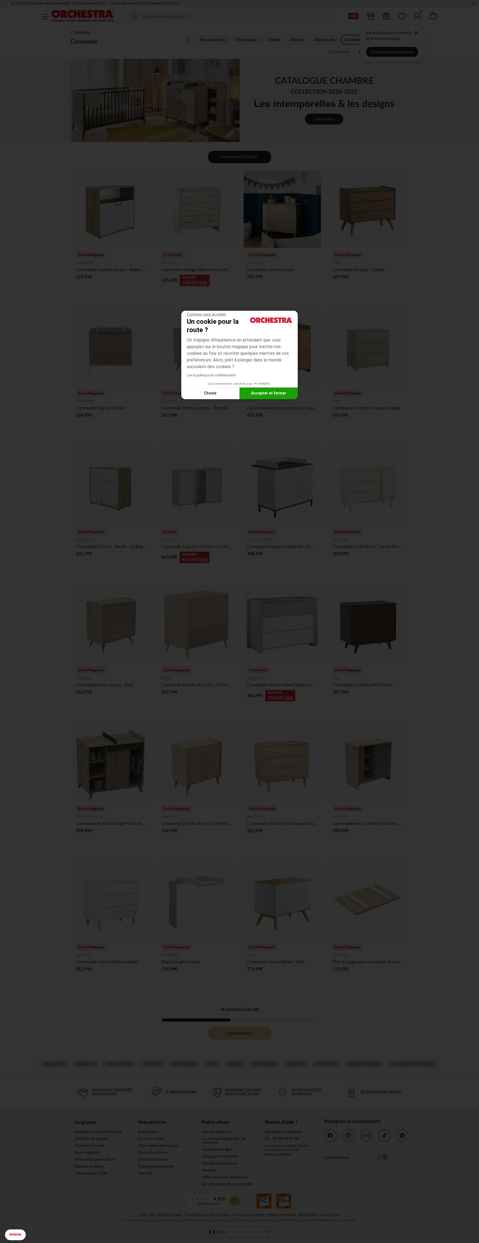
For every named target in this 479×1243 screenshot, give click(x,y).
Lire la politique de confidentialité (211, 375)
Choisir (210, 393)
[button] (15, 1234)
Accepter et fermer (268, 393)
